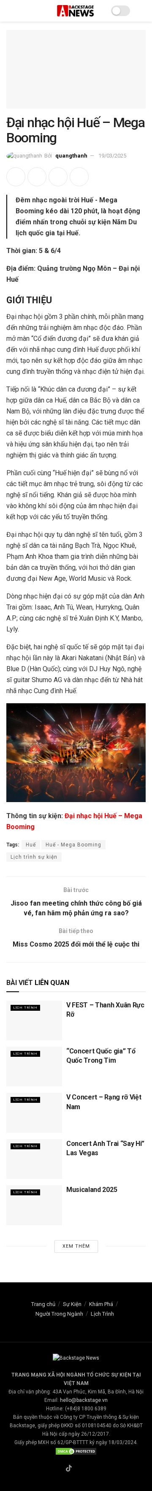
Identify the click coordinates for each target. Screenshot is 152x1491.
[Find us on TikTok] (69, 1469)
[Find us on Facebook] (58, 1469)
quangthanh (71, 155)
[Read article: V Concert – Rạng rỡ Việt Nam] (34, 1112)
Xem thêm (76, 1246)
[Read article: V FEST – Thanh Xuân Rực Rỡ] (34, 1020)
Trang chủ (43, 1304)
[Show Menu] (10, 11)
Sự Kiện (72, 1304)
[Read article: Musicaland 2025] (34, 1205)
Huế (31, 845)
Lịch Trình (25, 1007)
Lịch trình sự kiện (34, 857)
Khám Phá (101, 1304)
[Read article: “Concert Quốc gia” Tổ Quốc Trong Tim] (34, 1066)
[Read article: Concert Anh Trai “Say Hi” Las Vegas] (34, 1159)
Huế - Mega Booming (73, 845)
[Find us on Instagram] (78, 1469)
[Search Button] (142, 11)
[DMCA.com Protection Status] (76, 1451)
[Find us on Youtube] (88, 1469)
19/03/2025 (112, 155)
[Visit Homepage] (76, 10)
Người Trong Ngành (59, 1314)
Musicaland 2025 (91, 1190)
